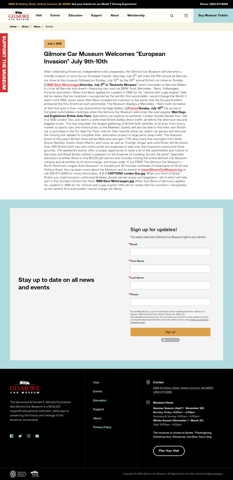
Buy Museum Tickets (213, 15)
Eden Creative (215, 474)
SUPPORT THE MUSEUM (3, 63)
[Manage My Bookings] (186, 16)
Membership (136, 15)
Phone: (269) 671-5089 (214, 4)
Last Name (137, 278)
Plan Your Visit (169, 450)
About (115, 15)
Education (75, 15)
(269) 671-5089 (162, 392)
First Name (137, 261)
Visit (39, 15)
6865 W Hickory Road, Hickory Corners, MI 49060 (183, 388)
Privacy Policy (102, 427)
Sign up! (170, 332)
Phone (134, 294)
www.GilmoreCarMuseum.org (161, 169)
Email (133, 244)
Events (55, 15)
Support (96, 15)
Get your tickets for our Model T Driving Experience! (72, 4)
